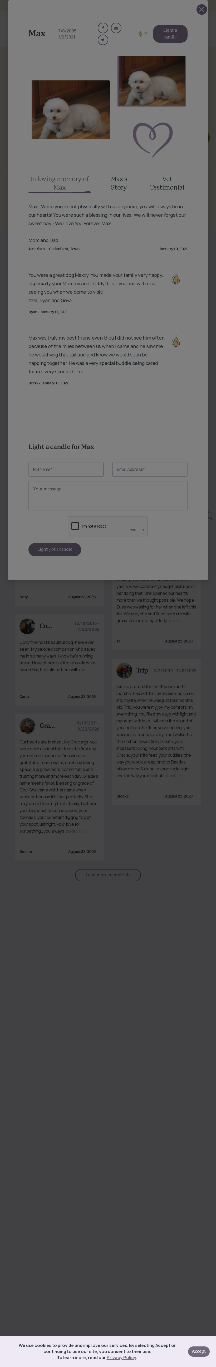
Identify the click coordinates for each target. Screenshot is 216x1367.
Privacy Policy (121, 1357)
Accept (199, 1351)
